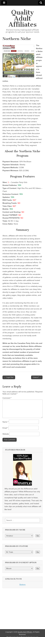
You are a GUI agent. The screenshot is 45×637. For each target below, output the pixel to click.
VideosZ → (37, 377)
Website (5, 434)
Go (37, 536)
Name (5, 422)
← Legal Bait (9, 377)
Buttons (23, 585)
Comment (6, 398)
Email (5, 428)
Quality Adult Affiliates (22, 18)
